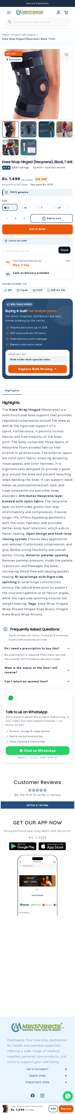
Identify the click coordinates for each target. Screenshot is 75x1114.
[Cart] (66, 12)
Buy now (66, 1108)
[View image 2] (28, 129)
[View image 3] (46, 129)
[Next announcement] (68, 3)
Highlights (12, 390)
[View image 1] (10, 129)
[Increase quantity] (24, 218)
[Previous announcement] (7, 3)
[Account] (58, 12)
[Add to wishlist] (66, 54)
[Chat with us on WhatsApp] (68, 1096)
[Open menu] (8, 12)
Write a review (37, 805)
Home (5, 34)
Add (53, 1108)
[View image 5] (10, 147)
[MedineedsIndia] (30, 12)
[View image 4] (64, 129)
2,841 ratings (20, 167)
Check (64, 250)
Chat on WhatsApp (40, 751)
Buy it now (37, 229)
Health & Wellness (37, 1097)
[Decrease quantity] (6, 218)
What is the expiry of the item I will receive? (31, 670)
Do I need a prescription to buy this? (32, 648)
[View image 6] (28, 147)
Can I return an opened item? (26, 681)
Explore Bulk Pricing (35, 369)
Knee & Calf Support (24, 34)
